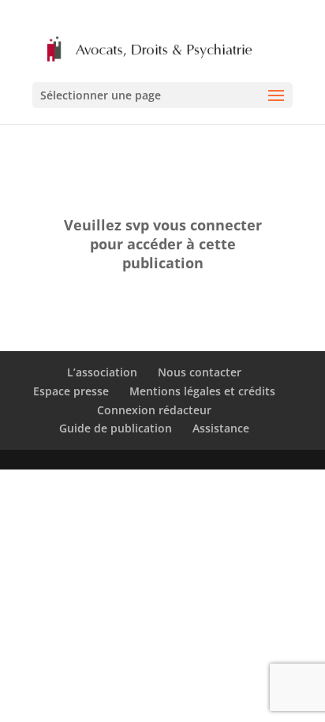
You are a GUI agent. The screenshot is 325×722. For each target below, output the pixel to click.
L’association (102, 372)
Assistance (220, 428)
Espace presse (71, 390)
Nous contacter (199, 372)
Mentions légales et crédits (202, 390)
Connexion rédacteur (154, 409)
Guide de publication (115, 428)
